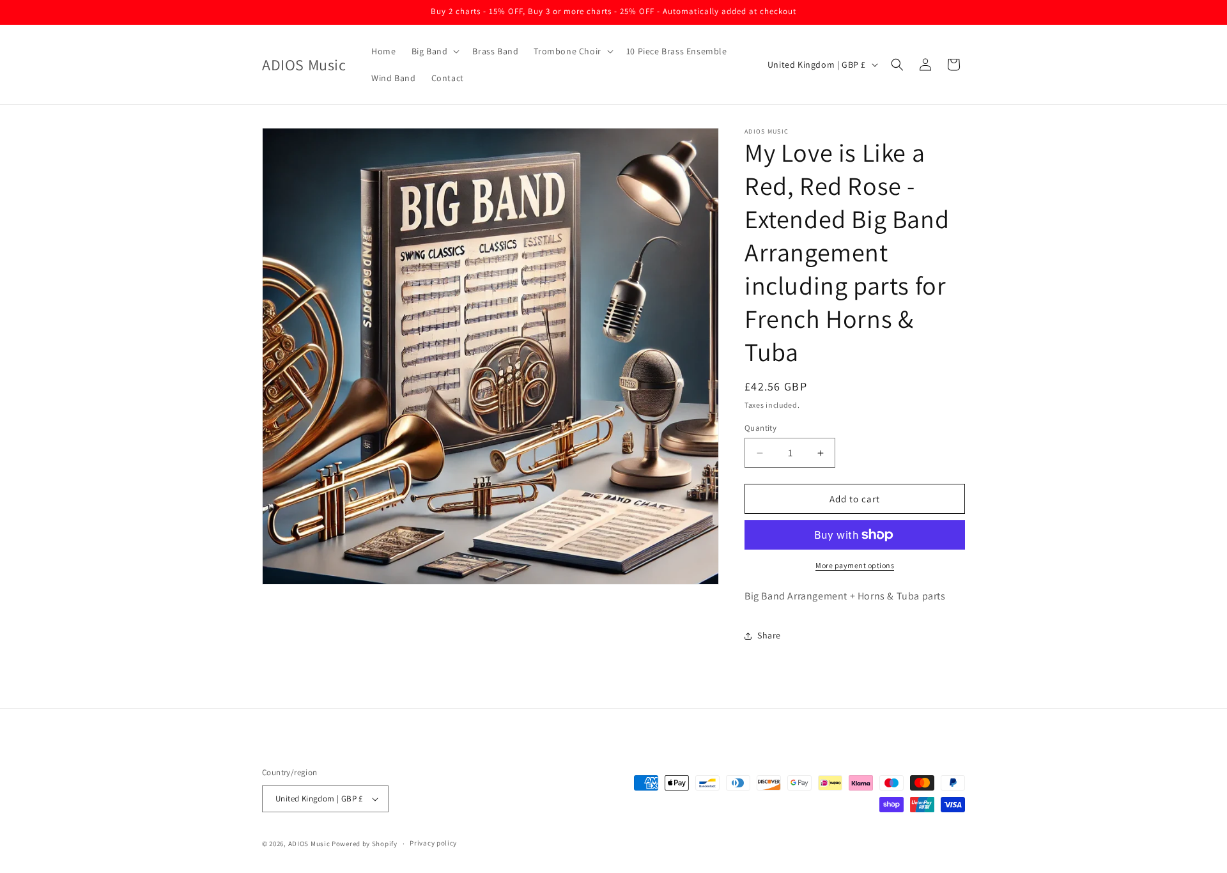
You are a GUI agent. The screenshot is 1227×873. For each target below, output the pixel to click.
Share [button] (769, 635)
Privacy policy (433, 842)
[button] (434, 51)
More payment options (854, 565)
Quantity (760, 427)
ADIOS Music (309, 843)
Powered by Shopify (364, 843)
